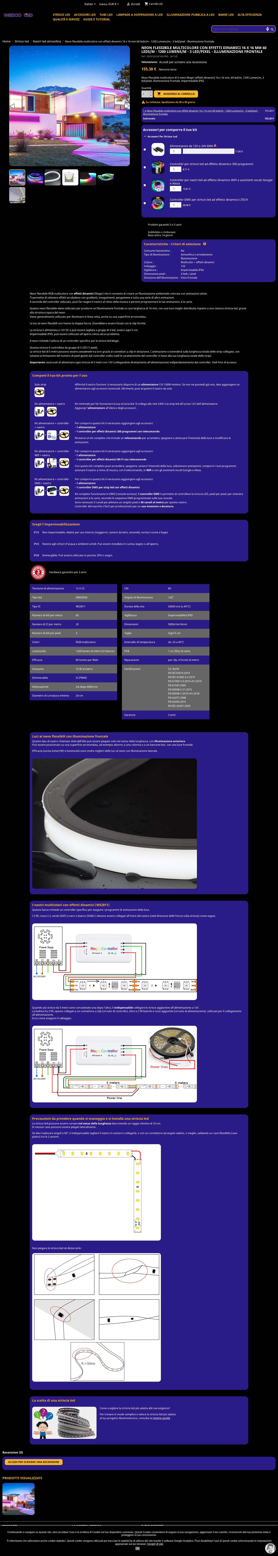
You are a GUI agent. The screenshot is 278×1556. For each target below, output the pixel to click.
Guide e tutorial (96, 19)
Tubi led (106, 15)
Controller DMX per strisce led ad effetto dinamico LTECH (209, 199)
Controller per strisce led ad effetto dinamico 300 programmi (211, 164)
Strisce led (61, 15)
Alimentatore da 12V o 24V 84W (191, 146)
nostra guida (161, 1418)
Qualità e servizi (66, 19)
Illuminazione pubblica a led (190, 15)
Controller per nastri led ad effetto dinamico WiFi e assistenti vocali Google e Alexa (221, 181)
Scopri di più (155, 1544)
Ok (137, 1548)
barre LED (226, 15)
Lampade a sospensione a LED (139, 15)
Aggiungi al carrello (176, 94)
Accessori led (85, 15)
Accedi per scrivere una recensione (183, 62)
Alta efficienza (250, 15)
